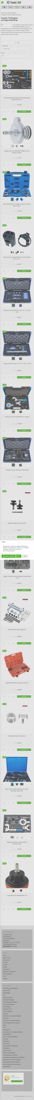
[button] (9, 556)
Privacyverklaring (10, 550)
